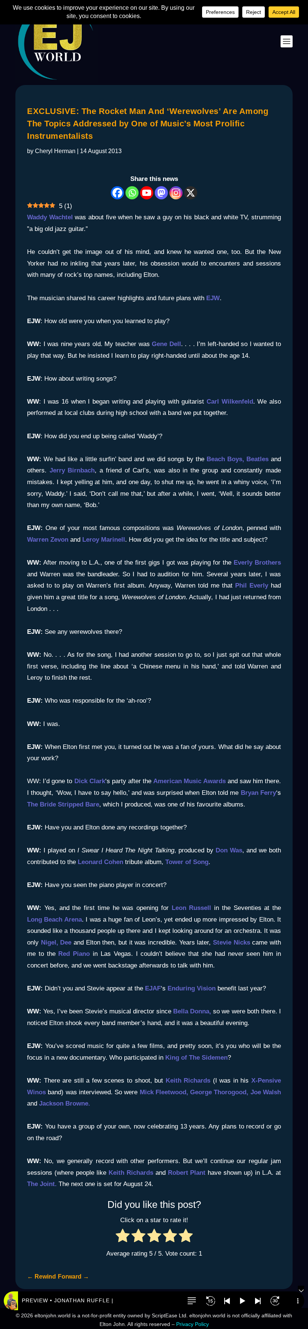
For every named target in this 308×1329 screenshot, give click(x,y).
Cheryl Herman (55, 151)
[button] (191, 1300)
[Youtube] (146, 192)
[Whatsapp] (132, 192)
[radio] (123, 1237)
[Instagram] (176, 192)
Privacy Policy (192, 1324)
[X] (190, 192)
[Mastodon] (161, 192)
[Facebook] (117, 192)
